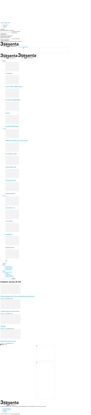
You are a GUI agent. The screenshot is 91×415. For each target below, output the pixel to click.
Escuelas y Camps (9, 267)
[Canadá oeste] (12, 231)
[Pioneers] (12, 110)
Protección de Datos (7, 409)
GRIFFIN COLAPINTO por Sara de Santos (16, 140)
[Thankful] (10, 323)
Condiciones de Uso (7, 408)
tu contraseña (14, 32)
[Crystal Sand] (12, 70)
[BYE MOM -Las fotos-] (12, 151)
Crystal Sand (8, 73)
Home (4, 60)
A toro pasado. (9, 221)
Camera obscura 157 (10, 180)
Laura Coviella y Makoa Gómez (13, 86)
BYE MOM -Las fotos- (11, 153)
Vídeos (4, 61)
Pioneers (7, 113)
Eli (6, 260)
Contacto (4, 27)
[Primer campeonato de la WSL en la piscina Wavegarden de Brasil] (10, 293)
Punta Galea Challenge (7, 272)
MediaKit (5, 410)
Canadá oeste (8, 234)
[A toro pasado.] (12, 218)
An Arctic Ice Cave (10, 207)
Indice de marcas (8, 268)
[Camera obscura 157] (12, 177)
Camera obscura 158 (10, 167)
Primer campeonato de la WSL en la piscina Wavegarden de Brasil (17, 296)
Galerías (4, 128)
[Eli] (12, 258)
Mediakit (4, 26)
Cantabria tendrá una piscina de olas (9, 311)
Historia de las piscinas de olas (8, 341)
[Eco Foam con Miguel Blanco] (12, 97)
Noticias (4, 263)
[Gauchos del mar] (12, 245)
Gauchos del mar (9, 247)
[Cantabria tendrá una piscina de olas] (10, 308)
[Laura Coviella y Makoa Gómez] (12, 84)
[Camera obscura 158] (12, 164)
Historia (7, 273)
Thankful (2, 326)
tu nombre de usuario (16, 31)
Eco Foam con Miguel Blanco (12, 99)
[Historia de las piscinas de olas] (10, 338)
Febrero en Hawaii (10, 193)
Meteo (4, 264)
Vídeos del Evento (9, 275)
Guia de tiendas (8, 266)
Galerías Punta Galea (9, 276)
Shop (4, 270)
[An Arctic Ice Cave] (12, 205)
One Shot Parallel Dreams (12, 126)
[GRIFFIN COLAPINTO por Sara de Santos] (12, 138)
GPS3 (4, 265)
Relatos (4, 195)
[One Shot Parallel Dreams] (12, 123)
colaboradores (5, 24)
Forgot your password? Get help (6, 35)
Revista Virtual (8, 269)
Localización (7, 274)
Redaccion (2, 313)
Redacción (2, 298)
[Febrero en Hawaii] (12, 191)
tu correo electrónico (16, 38)
